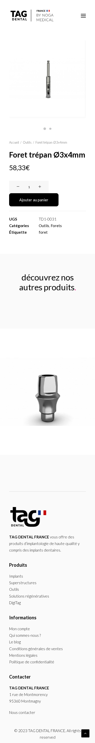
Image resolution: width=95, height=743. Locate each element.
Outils (27, 142)
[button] (83, 15)
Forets (56, 225)
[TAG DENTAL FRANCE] (32, 16)
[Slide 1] (45, 128)
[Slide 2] (50, 128)
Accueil (14, 142)
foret (43, 232)
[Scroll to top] (85, 733)
